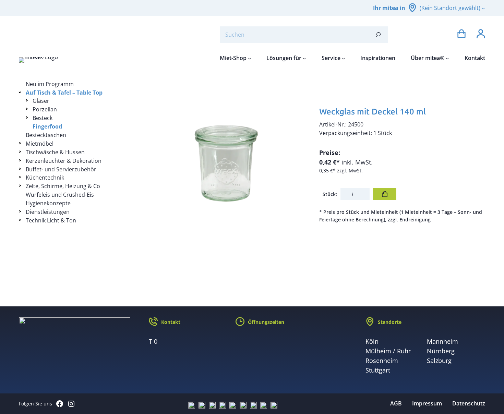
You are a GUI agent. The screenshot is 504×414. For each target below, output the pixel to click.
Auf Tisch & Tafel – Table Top (64, 92)
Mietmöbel (39, 143)
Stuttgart (377, 370)
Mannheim (442, 341)
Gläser (41, 101)
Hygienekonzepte (48, 203)
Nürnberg (441, 351)
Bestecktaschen (46, 135)
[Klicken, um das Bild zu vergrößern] (226, 163)
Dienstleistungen (48, 212)
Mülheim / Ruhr (388, 351)
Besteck (42, 118)
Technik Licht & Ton (51, 220)
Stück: (330, 194)
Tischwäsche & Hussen (55, 152)
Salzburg (439, 360)
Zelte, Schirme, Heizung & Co (63, 186)
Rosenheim (381, 360)
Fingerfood (47, 126)
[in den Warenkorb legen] (384, 194)
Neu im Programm (50, 84)
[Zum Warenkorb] (461, 34)
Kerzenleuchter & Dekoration (63, 161)
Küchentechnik (45, 177)
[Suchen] (378, 34)
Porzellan (45, 109)
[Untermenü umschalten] (21, 92)
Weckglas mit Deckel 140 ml (372, 112)
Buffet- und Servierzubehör (61, 169)
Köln (372, 341)
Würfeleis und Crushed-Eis (60, 194)
